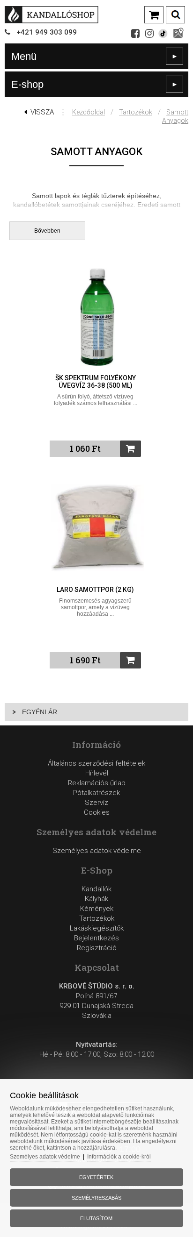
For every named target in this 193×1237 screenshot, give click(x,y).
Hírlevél (96, 773)
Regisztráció (97, 948)
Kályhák (96, 899)
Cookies (97, 812)
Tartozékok (135, 112)
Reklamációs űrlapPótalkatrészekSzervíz (97, 793)
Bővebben (47, 230)
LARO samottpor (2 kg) (95, 589)
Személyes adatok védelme (96, 850)
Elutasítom (96, 1218)
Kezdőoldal (88, 112)
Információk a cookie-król (119, 1156)
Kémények (96, 908)
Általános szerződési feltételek (96, 763)
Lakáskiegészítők (97, 928)
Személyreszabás (96, 1198)
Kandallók (96, 889)
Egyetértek (96, 1177)
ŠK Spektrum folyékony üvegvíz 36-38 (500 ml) (95, 381)
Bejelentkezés (96, 938)
